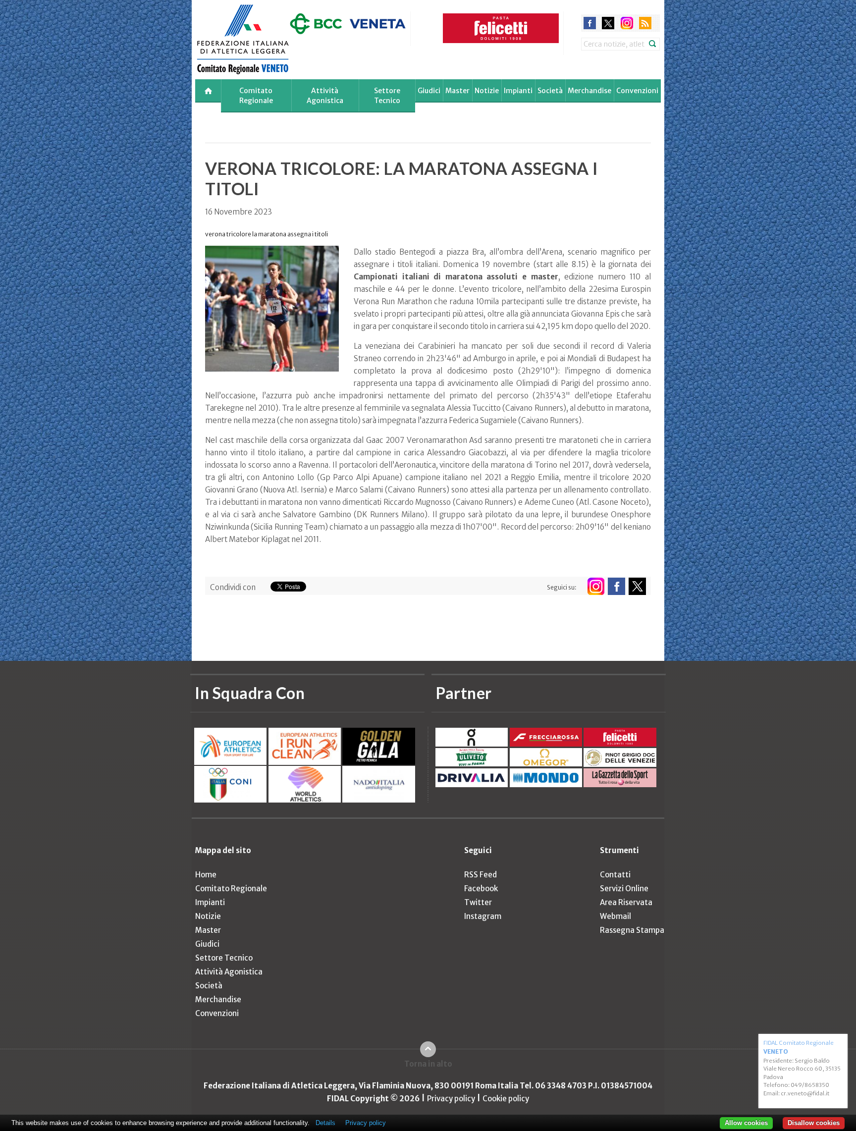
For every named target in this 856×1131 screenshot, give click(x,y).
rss (645, 23)
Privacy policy (451, 1098)
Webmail (615, 916)
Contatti (615, 874)
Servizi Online (624, 888)
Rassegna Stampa (632, 930)
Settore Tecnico (387, 95)
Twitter (478, 902)
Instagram (482, 916)
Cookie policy (505, 1098)
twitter (608, 23)
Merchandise (589, 90)
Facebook (481, 888)
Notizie (487, 90)
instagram (627, 23)
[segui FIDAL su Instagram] (595, 586)
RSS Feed (480, 874)
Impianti (518, 90)
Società (550, 90)
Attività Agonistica (325, 95)
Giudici (429, 90)
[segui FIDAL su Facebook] (616, 586)
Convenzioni (637, 90)
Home (205, 874)
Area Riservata (626, 902)
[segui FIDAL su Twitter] (637, 586)
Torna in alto (428, 1064)
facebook (590, 23)
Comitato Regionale (256, 95)
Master (457, 90)
